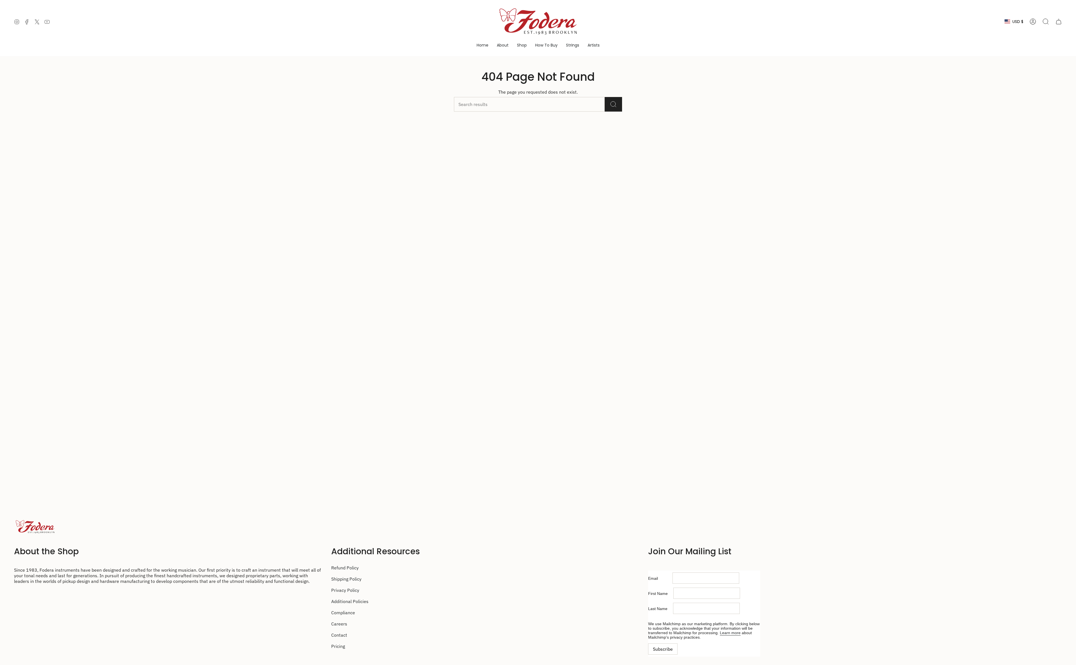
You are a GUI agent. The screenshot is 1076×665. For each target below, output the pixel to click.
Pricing (338, 646)
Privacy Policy (345, 590)
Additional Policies (349, 601)
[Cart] (1058, 21)
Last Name (660, 608)
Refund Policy (345, 568)
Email (660, 578)
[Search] (613, 104)
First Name (660, 593)
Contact (339, 635)
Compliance (343, 612)
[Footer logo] (35, 526)
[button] (503, 45)
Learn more (730, 633)
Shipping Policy (346, 579)
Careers (339, 624)
